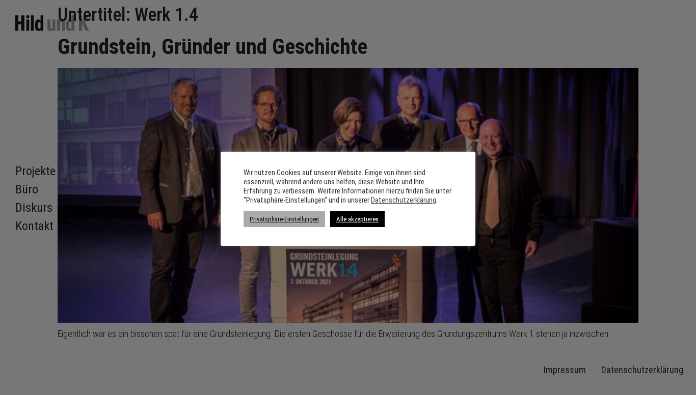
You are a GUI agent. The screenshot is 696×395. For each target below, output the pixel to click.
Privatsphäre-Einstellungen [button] (284, 219)
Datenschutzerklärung (403, 200)
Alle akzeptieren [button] (357, 219)
